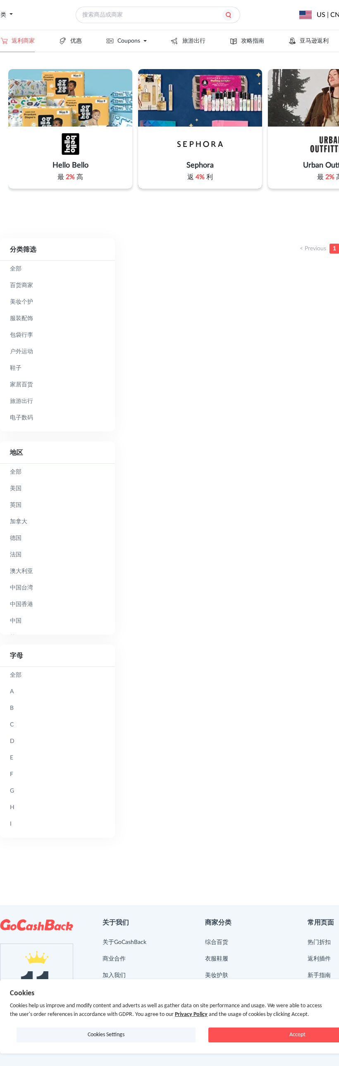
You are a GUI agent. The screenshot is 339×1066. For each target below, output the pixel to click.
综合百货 (216, 942)
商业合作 (114, 959)
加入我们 (114, 975)
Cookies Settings (106, 1035)
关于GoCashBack (124, 942)
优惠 (76, 41)
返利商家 (23, 41)
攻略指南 (252, 41)
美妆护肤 (216, 975)
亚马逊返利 (314, 41)
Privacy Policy (191, 1014)
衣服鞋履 (216, 959)
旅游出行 (193, 41)
